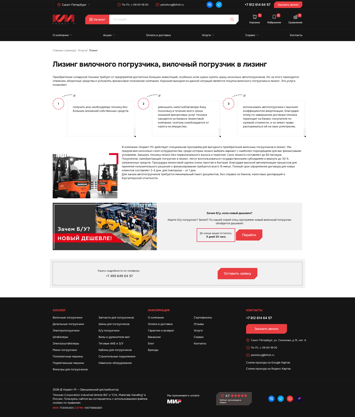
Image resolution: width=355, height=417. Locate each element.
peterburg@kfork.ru (172, 4)
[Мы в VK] (210, 4)
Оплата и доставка (158, 35)
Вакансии (154, 337)
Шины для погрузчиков (114, 324)
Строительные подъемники (117, 356)
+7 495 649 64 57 (119, 276)
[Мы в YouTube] (290, 399)
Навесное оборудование (115, 363)
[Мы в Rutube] (299, 399)
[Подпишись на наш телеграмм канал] (219, 4)
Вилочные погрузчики (67, 317)
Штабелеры (60, 337)
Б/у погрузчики (109, 330)
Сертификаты (203, 317)
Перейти (249, 235)
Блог (151, 343)
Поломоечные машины (68, 356)
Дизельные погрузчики (68, 324)
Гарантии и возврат (161, 330)
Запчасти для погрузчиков (116, 317)
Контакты (296, 35)
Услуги (206, 35)
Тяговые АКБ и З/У (111, 343)
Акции (107, 35)
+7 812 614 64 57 (257, 5)
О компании (61, 35)
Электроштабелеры (66, 343)
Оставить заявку (237, 273)
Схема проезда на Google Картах (268, 362)
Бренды (153, 350)
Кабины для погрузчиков (115, 350)
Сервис (250, 35)
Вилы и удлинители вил (114, 337)
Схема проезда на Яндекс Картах (268, 369)
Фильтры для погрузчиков (70, 369)
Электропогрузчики (66, 330)
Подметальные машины (68, 363)
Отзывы (199, 324)
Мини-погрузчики (65, 350)
